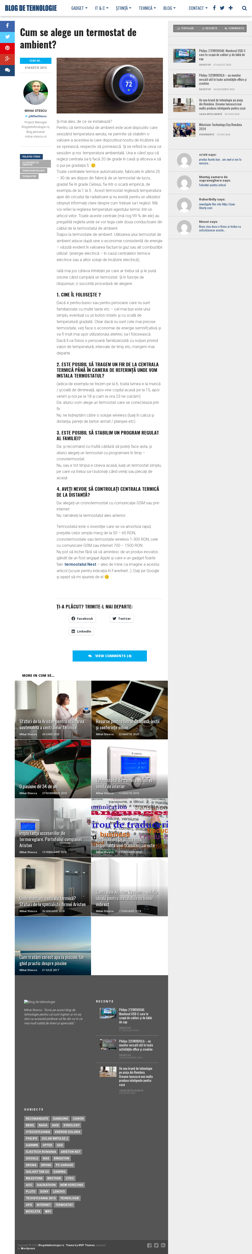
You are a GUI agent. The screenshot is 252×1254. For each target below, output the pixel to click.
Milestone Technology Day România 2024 (220, 127)
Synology (71, 1125)
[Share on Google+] (7, 59)
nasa (43, 1125)
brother (54, 1178)
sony (44, 1191)
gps (29, 1205)
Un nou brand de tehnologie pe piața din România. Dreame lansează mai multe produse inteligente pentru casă (222, 104)
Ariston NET (70, 1152)
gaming (59, 1171)
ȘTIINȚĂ (122, 8)
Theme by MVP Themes (80, 1245)
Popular (187, 28)
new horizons (71, 1185)
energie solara (67, 1132)
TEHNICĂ (145, 8)
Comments (236, 28)
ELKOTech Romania (41, 1152)
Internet (44, 1205)
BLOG (167, 8)
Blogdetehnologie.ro (51, 1245)
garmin (32, 1145)
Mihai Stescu (36, 111)
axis (55, 1125)
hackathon (46, 1185)
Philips (31, 1138)
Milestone (34, 1178)
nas (46, 1158)
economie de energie (30, 163)
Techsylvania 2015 (41, 1198)
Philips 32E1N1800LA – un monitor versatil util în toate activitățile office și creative (223, 79)
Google (32, 1158)
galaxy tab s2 (37, 1171)
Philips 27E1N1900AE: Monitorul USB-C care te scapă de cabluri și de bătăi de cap (222, 55)
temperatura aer (33, 170)
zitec (70, 1178)
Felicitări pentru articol (212, 185)
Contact (196, 8)
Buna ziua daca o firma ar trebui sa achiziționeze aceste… (220, 228)
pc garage (64, 1165)
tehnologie (69, 1198)
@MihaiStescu (37, 116)
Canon (78, 1118)
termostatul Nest (80, 564)
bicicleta (33, 1211)
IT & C (100, 8)
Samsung (60, 1118)
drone (46, 1165)
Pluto (30, 1191)
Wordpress (28, 1248)
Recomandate (37, 1118)
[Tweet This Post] (7, 37)
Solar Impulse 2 (55, 1138)
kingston (61, 1158)
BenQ (30, 1125)
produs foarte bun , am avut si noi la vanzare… (220, 161)
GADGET (77, 8)
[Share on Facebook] (7, 26)
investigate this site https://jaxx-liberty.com (217, 206)
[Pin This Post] (7, 48)
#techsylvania (38, 1132)
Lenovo (59, 1191)
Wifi (48, 1211)
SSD (60, 1145)
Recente (211, 28)
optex (47, 1145)
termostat (29, 176)
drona (31, 1165)
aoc (29, 1185)
